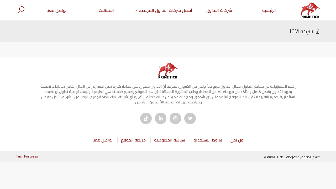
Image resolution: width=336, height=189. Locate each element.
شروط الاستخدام (207, 140)
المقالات (106, 10)
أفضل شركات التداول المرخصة (165, 10)
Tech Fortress (27, 156)
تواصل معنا (56, 10)
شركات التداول (219, 10)
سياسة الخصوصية (169, 140)
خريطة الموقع (133, 140)
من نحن (237, 140)
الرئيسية (269, 10)
